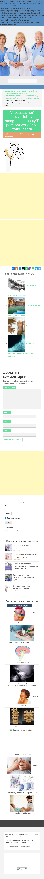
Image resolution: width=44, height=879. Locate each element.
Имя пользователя (12, 506)
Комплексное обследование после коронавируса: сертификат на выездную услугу (25, 566)
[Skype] (36, 268)
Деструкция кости (22, 726)
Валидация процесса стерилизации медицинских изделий (23, 577)
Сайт (6, 430)
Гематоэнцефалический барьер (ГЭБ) (22, 793)
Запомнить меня (13, 518)
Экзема (34, 765)
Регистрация (10, 527)
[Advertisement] (22, 196)
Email (6, 421)
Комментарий (10, 387)
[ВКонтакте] (13, 268)
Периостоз (29, 326)
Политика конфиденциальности (17, 846)
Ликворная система (22, 662)
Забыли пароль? (11, 531)
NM (33, 134)
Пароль (8, 514)
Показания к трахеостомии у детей (22, 642)
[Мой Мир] (20, 268)
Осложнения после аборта (22, 754)
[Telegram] (39, 268)
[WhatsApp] (33, 268)
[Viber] (29, 268)
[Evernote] (26, 268)
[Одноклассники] (16, 268)
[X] (23, 268)
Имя (6, 412)
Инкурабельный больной (22, 813)
